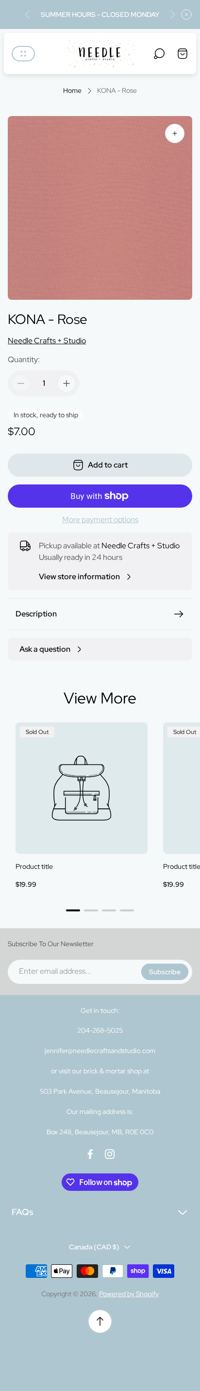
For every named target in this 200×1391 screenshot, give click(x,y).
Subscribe (165, 971)
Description (36, 614)
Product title (34, 866)
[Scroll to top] (100, 1321)
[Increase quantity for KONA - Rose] (66, 383)
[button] (73, 910)
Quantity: (24, 359)
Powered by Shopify (129, 1293)
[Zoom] (174, 133)
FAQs (22, 1211)
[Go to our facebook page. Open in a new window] (90, 1154)
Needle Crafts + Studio (47, 341)
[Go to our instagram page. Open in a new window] (110, 1154)
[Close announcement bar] (186, 14)
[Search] (159, 53)
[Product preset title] (82, 788)
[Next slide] (172, 14)
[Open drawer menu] (23, 53)
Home (72, 91)
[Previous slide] (27, 14)
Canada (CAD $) (94, 1247)
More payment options (100, 519)
